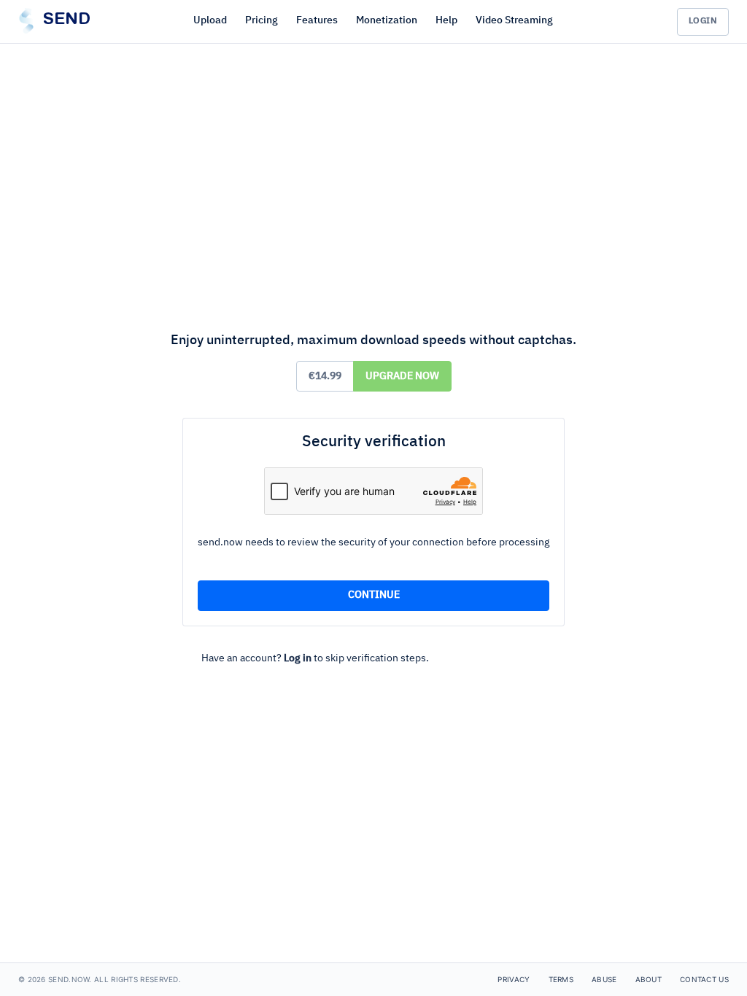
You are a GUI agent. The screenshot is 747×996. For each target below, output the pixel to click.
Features (317, 20)
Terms (561, 979)
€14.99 (325, 376)
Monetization (386, 20)
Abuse (604, 979)
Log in (297, 658)
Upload (210, 20)
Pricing (261, 20)
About (648, 979)
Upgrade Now (402, 376)
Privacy (514, 979)
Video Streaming (514, 20)
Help (446, 20)
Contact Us (704, 979)
